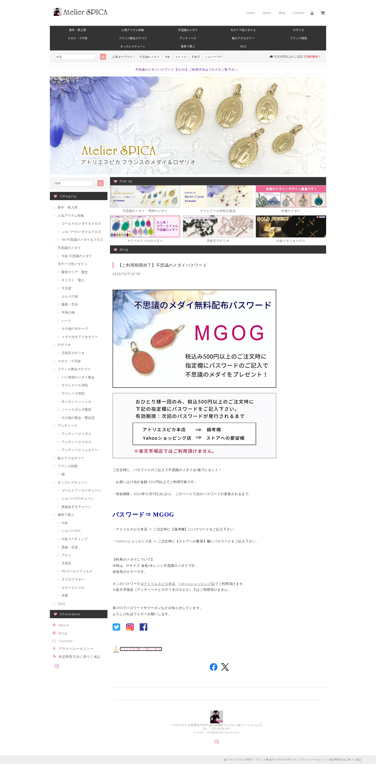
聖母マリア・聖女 (74, 272)
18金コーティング (74, 539)
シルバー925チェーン (77, 498)
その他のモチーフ (74, 328)
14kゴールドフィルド (77, 571)
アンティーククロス (76, 442)
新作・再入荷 (77, 30)
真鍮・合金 (69, 547)
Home (250, 13)
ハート (66, 321)
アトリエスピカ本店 (159, 584)
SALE (243, 46)
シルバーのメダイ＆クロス (81, 232)
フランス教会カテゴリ (133, 38)
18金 (167, 57)
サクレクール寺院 (74, 385)
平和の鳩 (68, 312)
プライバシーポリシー (76, 649)
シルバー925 (213, 57)
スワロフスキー (73, 579)
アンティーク (188, 38)
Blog (282, 13)
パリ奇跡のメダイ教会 (78, 377)
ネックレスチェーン (133, 46)
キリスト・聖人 (73, 280)
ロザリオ (298, 30)
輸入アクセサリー (243, 38)
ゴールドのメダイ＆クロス (81, 223)
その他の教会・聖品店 (78, 418)
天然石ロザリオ (73, 353)
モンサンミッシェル (76, 401)
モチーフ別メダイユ (243, 30)
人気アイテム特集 (132, 30)
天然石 (195, 57)
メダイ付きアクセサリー (79, 337)
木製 (64, 595)
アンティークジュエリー (79, 450)
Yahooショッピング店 (197, 584)
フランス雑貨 (298, 38)
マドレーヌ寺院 (73, 393)
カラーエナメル (73, 587)
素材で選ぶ (188, 46)
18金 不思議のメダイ (76, 256)
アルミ (66, 555)
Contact (299, 13)
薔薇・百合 (69, 304)
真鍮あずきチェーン (76, 507)
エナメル (181, 57)
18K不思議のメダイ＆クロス (82, 239)
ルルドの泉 (69, 296)
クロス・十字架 (77, 38)
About (267, 13)
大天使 (66, 288)
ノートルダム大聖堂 (76, 409)
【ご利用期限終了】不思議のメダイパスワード (162, 265)
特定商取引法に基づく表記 (80, 656)
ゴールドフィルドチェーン (81, 490)
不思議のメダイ (188, 30)
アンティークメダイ (76, 434)
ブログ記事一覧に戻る (141, 649)
